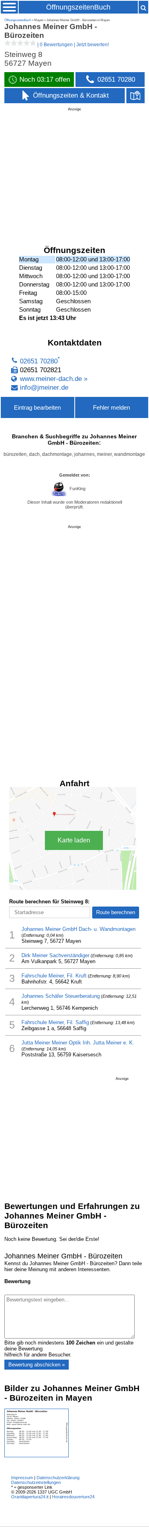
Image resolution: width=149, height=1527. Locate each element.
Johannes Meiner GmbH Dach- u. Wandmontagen (78, 929)
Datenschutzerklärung (58, 1477)
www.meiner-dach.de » (53, 379)
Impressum (22, 1477)
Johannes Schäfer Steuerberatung (60, 996)
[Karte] (135, 95)
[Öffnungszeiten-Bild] (36, 1455)
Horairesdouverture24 (73, 1496)
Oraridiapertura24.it (29, 1496)
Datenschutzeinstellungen (36, 1482)
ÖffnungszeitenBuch (78, 7)
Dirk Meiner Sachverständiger (55, 955)
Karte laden (74, 840)
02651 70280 (39, 361)
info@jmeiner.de (44, 387)
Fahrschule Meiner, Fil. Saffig (55, 1022)
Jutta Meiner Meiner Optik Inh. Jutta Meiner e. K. (77, 1043)
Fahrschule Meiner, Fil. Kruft (54, 976)
